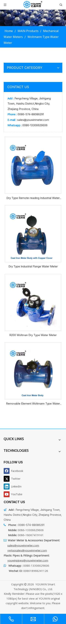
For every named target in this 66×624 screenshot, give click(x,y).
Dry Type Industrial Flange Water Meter (33, 266)
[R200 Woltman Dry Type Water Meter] (33, 302)
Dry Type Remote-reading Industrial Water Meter (33, 198)
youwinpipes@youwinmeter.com (27, 560)
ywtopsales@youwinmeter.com (27, 550)
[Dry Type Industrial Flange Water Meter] (33, 233)
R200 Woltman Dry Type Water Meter (33, 335)
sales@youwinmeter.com (33, 120)
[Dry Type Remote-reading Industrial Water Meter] (33, 165)
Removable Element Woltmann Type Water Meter (33, 404)
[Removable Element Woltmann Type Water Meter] (33, 370)
